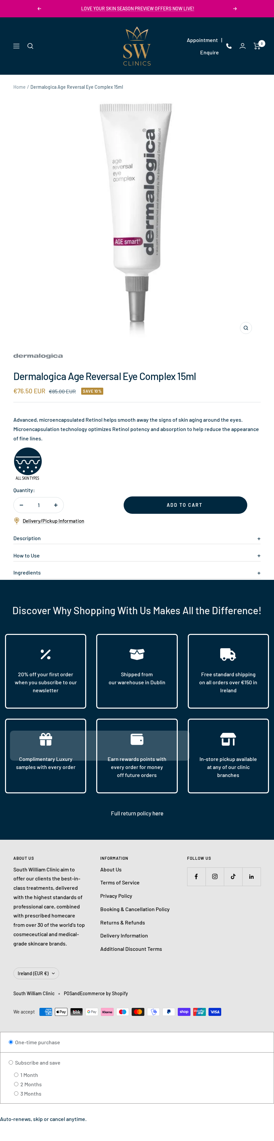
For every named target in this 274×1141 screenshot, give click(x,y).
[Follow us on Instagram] (215, 876)
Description (27, 538)
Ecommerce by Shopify (104, 993)
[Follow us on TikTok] (233, 876)
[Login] (243, 46)
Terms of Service (120, 882)
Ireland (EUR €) (33, 973)
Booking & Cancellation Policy (135, 909)
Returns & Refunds (122, 922)
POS (68, 993)
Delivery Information (124, 935)
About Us (111, 869)
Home (19, 87)
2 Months (30, 1084)
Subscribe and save (37, 1062)
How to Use (26, 555)
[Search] (30, 46)
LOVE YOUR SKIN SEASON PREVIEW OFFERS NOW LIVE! (137, 8)
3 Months (30, 1093)
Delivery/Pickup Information (53, 521)
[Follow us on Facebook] (196, 876)
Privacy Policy (116, 895)
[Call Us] (229, 46)
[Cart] (257, 46)
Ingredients (27, 572)
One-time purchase (37, 1042)
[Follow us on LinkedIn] (251, 876)
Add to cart (184, 505)
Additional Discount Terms (131, 948)
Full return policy (131, 813)
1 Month (28, 1075)
